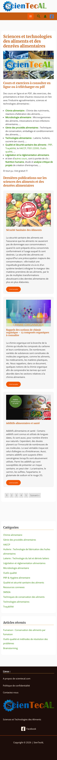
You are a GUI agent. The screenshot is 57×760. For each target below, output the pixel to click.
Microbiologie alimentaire (18, 117)
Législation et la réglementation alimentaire (27, 154)
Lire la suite (13, 289)
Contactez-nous (10, 692)
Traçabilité (10, 148)
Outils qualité (10, 572)
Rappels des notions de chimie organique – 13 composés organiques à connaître (27, 332)
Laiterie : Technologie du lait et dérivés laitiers (26, 558)
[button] (39, 16)
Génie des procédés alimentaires (21, 127)
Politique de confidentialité (16, 685)
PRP (50, 144)
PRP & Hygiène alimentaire (16, 577)
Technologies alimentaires (18, 137)
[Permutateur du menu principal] (30, 16)
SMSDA (6, 592)
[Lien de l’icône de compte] (45, 16)
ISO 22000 (33, 148)
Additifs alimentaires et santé (23, 423)
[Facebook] (51, 16)
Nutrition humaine (14, 161)
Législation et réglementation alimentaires (24, 563)
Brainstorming (10, 648)
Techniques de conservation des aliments (24, 596)
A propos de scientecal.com (16, 678)
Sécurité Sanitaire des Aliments (24, 230)
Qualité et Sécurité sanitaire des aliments (25, 144)
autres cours (21, 158)
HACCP (22, 148)
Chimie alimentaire (14, 110)
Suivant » (34, 495)
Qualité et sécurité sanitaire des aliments (23, 582)
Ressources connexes (14, 587)
